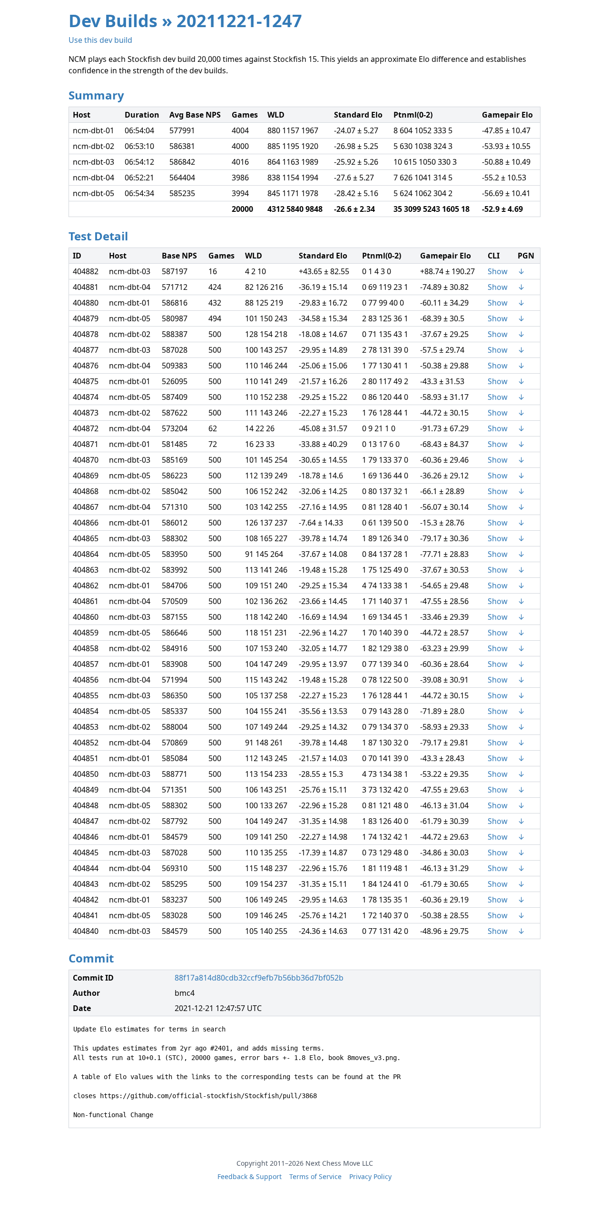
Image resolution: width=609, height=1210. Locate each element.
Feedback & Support (249, 1176)
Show (498, 271)
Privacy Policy (370, 1176)
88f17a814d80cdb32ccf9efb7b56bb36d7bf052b (259, 977)
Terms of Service (315, 1176)
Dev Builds (113, 20)
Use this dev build (100, 40)
